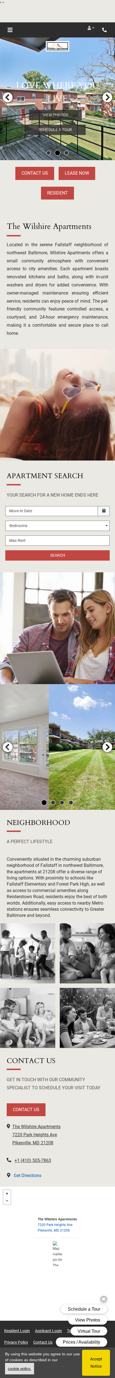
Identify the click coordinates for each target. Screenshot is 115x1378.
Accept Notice (96, 1362)
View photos (55, 115)
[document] (57, 1254)
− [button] (7, 1200)
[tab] (49, 153)
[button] (91, 28)
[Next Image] (107, 97)
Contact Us (34, 173)
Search (57, 555)
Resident (57, 193)
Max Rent (17, 540)
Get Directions (27, 1175)
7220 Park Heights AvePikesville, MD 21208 (55, 1227)
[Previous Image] (7, 97)
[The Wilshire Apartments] (58, 1253)
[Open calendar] (104, 511)
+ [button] (7, 1193)
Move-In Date (20, 511)
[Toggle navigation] (10, 30)
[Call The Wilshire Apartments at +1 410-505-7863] (105, 30)
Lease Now (77, 173)
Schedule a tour (55, 129)
